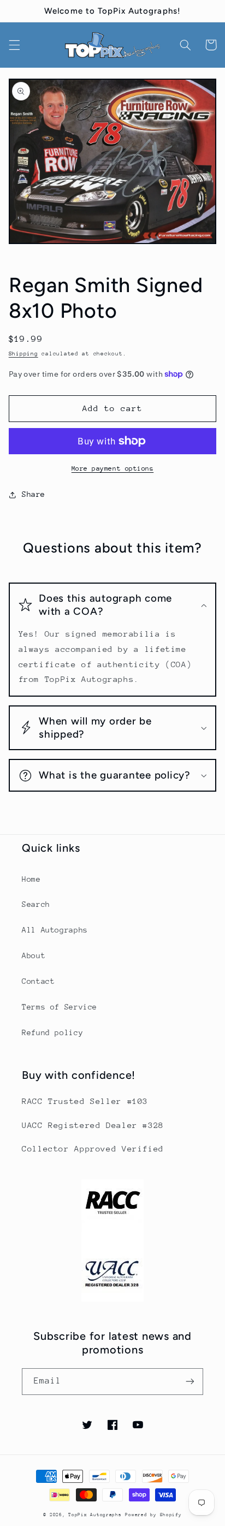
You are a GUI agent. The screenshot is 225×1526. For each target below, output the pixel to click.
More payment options (113, 468)
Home (31, 879)
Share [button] (33, 494)
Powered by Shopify (153, 1514)
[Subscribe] (190, 1381)
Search (36, 904)
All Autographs (55, 929)
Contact (38, 981)
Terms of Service (59, 1006)
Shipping (23, 354)
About (33, 955)
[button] (14, 44)
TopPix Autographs (95, 1514)
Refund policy (52, 1032)
